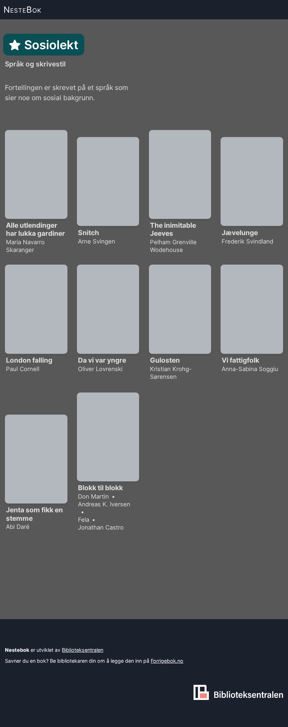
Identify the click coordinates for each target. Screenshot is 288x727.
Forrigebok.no (167, 661)
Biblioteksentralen (82, 650)
